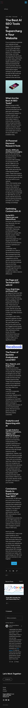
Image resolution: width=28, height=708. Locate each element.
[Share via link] (17, 570)
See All (20, 581)
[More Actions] (21, 626)
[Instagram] (4, 700)
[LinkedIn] (8, 700)
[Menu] (25, 2)
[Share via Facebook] (6, 570)
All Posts (6, 9)
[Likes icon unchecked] (10, 662)
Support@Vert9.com (8, 694)
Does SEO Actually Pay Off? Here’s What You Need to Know (13, 598)
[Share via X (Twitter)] (9, 570)
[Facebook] (6, 700)
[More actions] (21, 17)
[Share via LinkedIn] (13, 570)
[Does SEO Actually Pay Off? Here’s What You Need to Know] (14, 589)
